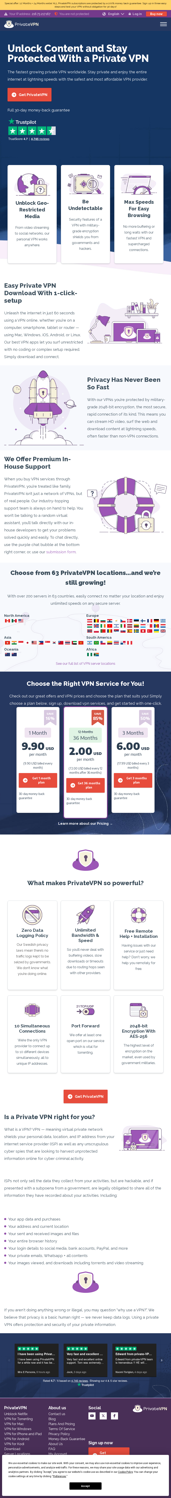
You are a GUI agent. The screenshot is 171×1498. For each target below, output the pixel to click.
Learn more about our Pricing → (85, 824)
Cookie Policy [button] (125, 1472)
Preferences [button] (59, 1476)
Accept (85, 1486)
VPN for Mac (14, 1424)
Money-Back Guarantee (66, 1439)
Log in (137, 14)
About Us (55, 1444)
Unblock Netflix (16, 1414)
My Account (57, 1454)
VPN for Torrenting (18, 1419)
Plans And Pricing (61, 1424)
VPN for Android (16, 1439)
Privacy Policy (59, 1434)
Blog (52, 1419)
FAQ (51, 1449)
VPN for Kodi (14, 1444)
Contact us (56, 1414)
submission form (61, 552)
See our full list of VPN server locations (85, 664)
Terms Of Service (61, 1429)
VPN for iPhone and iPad (23, 1434)
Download (12, 1449)
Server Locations (17, 1454)
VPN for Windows (17, 1429)
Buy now (156, 14)
